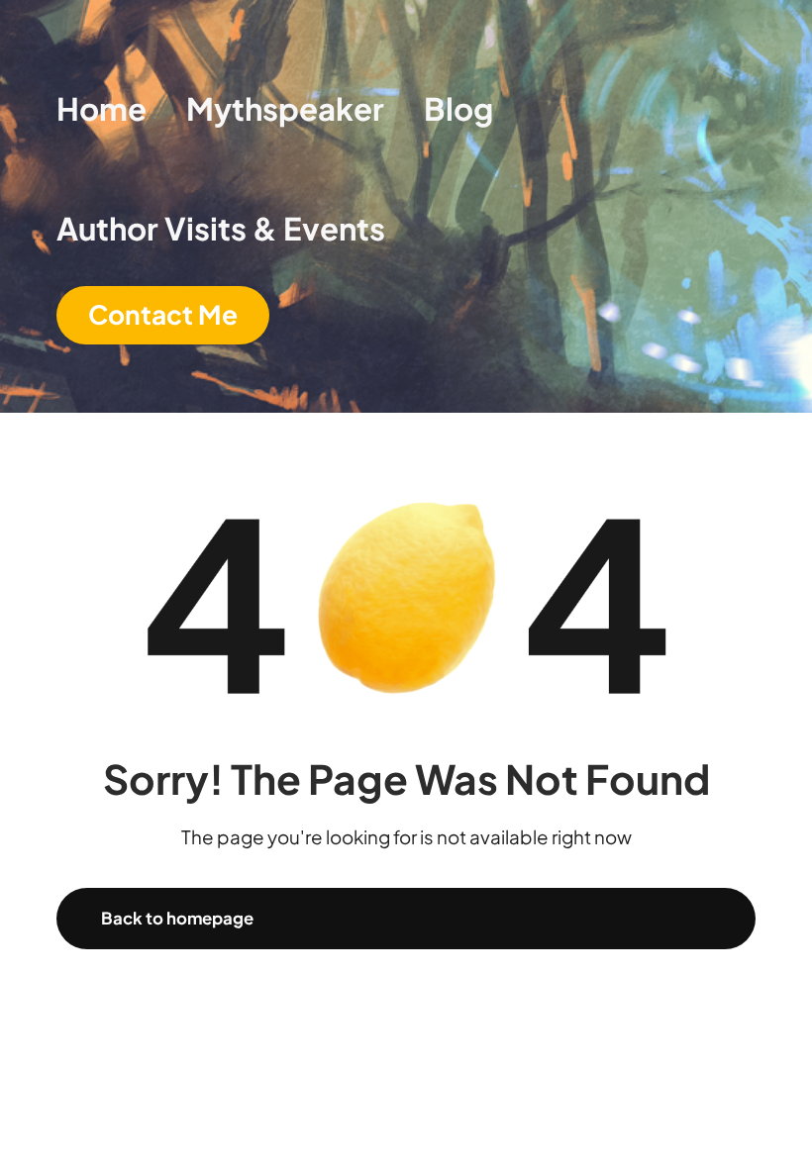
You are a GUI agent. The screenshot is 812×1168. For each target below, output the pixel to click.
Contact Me (163, 314)
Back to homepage (177, 918)
